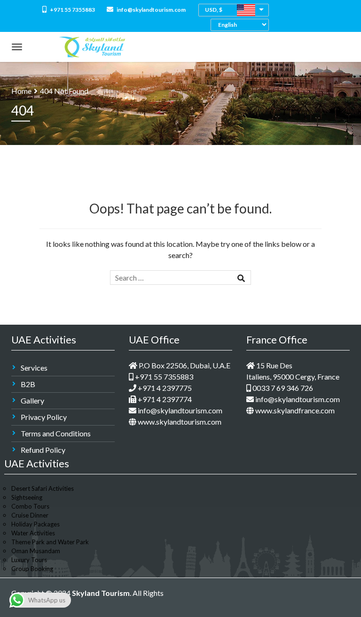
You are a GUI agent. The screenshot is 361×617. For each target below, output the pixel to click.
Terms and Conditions (56, 433)
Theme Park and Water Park (50, 542)
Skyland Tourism (101, 592)
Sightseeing (26, 497)
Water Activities (33, 533)
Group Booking (32, 568)
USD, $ (213, 9)
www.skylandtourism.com (178, 421)
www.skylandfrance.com (294, 410)
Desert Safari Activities (42, 488)
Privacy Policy (44, 416)
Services (34, 367)
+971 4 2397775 (164, 387)
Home (21, 90)
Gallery (32, 400)
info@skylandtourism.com (151, 9)
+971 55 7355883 (72, 9)
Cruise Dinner (29, 515)
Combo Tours (30, 506)
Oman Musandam (35, 551)
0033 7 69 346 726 (282, 387)
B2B (28, 384)
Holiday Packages (35, 524)
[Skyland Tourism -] (92, 44)
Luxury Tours (29, 560)
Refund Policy (43, 449)
